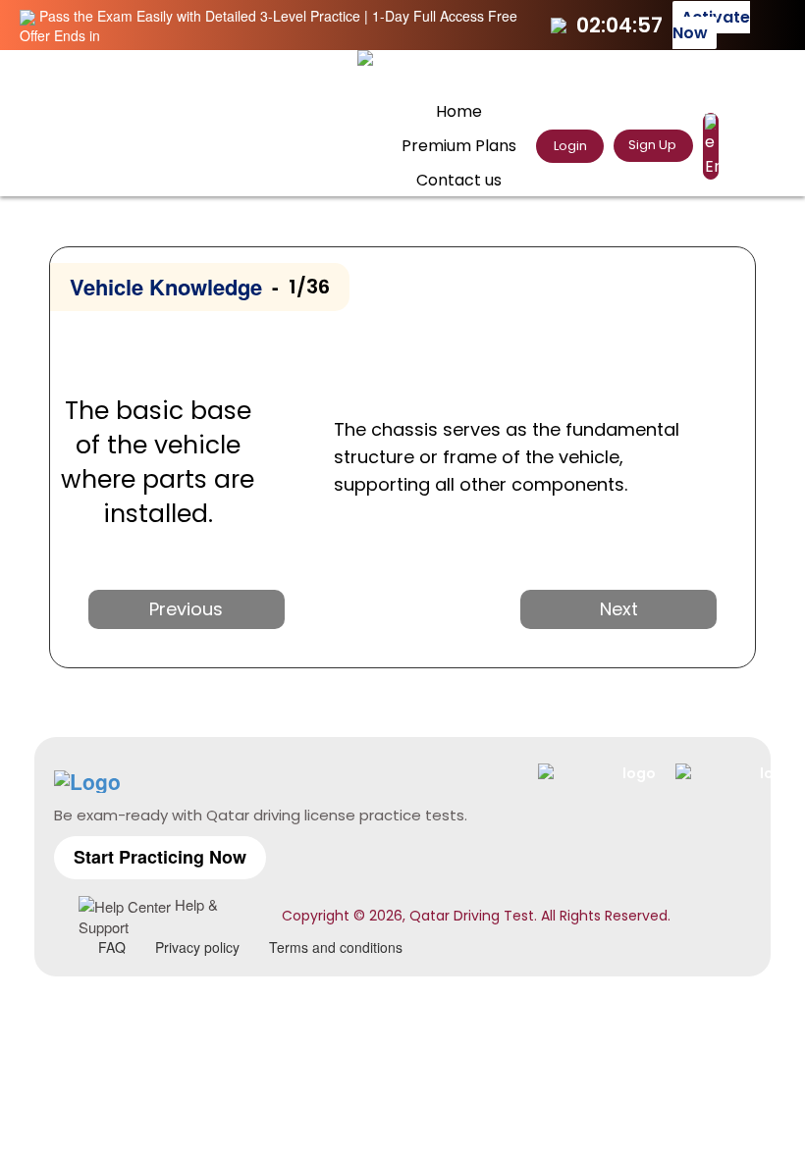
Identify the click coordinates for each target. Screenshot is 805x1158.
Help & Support (148, 916)
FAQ (112, 947)
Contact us (459, 180)
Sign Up (652, 144)
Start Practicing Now (160, 856)
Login (569, 145)
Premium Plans (459, 145)
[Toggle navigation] (735, 74)
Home (459, 111)
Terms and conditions (335, 947)
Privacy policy (197, 947)
